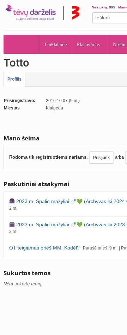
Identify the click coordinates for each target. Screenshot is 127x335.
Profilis (14, 79)
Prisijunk (101, 157)
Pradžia (21, 44)
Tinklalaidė (55, 44)
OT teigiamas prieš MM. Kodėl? (44, 248)
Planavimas (90, 44)
